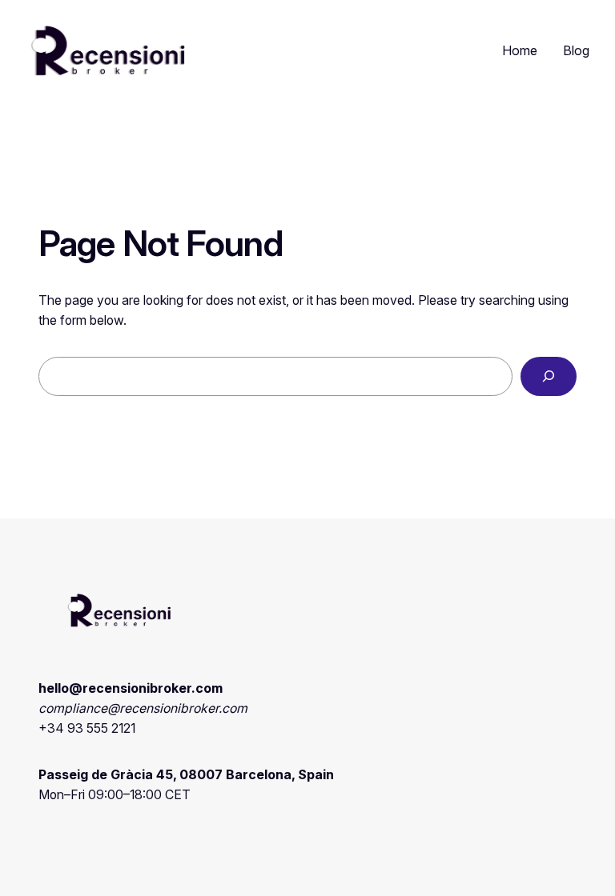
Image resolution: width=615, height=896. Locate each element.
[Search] (549, 376)
